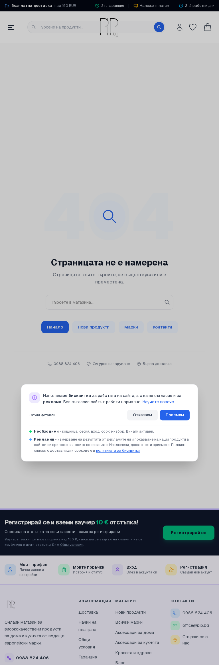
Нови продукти (94, 327)
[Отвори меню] (11, 27)
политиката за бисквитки (118, 450)
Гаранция (87, 657)
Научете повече (158, 402)
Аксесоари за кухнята (137, 642)
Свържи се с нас (195, 640)
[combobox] (96, 27)
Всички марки (129, 622)
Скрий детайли (42, 415)
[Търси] (159, 27)
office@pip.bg (195, 625)
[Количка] (207, 27)
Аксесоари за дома (134, 632)
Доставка (88, 612)
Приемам (175, 414)
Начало (55, 327)
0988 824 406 (197, 612)
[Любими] (193, 27)
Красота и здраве (133, 652)
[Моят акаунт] (180, 27)
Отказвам (142, 414)
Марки (131, 327)
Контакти (162, 327)
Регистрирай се (188, 532)
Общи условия (71, 544)
